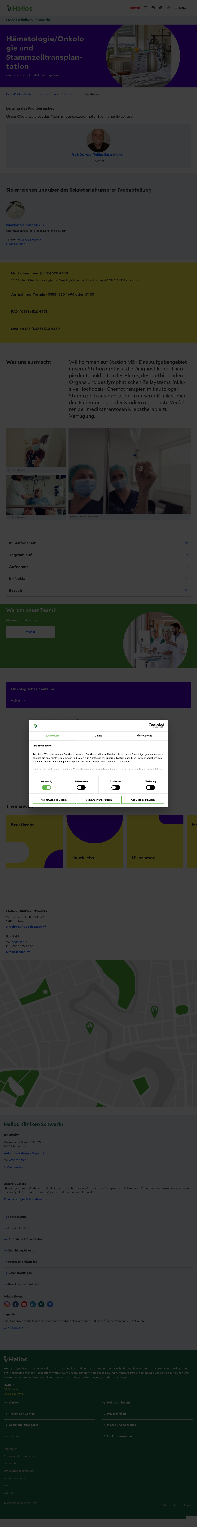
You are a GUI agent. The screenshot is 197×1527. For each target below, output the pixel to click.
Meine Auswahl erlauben (98, 799)
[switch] (81, 787)
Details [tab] (98, 735)
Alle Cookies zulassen (143, 799)
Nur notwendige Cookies (54, 799)
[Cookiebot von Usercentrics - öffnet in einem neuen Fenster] (150, 725)
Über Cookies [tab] (144, 735)
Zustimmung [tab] (52, 735)
